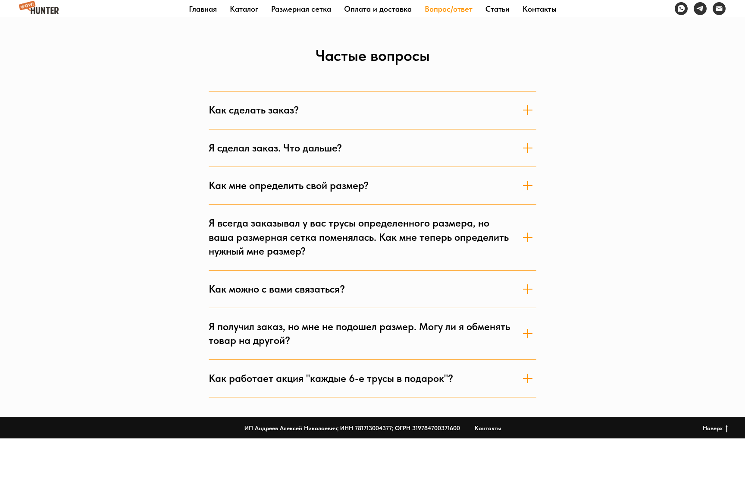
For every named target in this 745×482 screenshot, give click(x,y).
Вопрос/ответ (449, 8)
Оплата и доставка (378, 8)
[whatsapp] (681, 8)
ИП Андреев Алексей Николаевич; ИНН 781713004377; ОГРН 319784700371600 (352, 428)
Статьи (497, 8)
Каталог (244, 8)
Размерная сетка (301, 8)
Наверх (713, 428)
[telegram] (700, 8)
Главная (203, 8)
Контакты (540, 8)
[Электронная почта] (719, 8)
